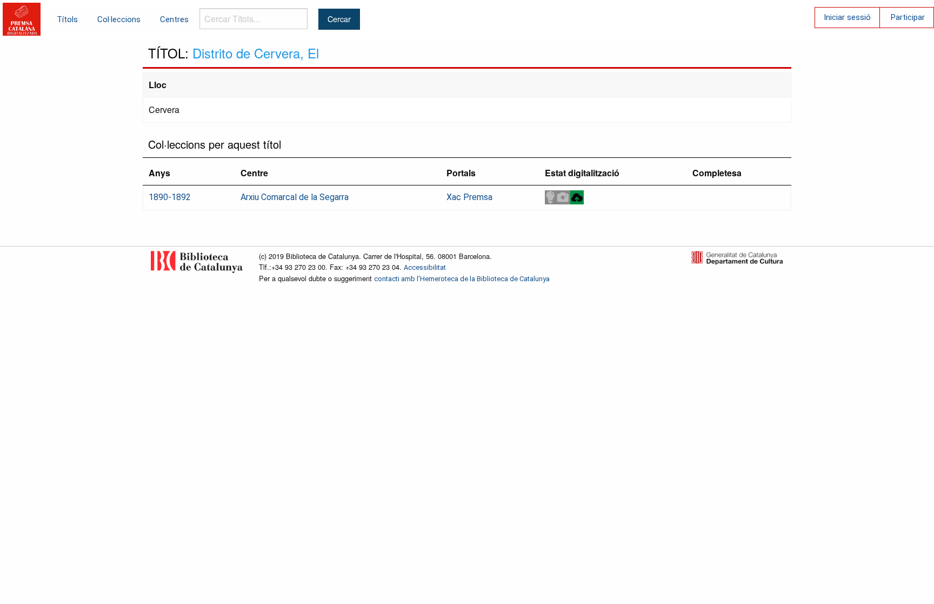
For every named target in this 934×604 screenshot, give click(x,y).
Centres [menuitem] (174, 19)
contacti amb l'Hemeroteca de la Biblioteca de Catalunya (462, 279)
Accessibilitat (425, 267)
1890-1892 (170, 197)
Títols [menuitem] (67, 19)
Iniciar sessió (847, 17)
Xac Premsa (469, 197)
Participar (908, 17)
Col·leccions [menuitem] (119, 19)
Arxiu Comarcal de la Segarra (295, 197)
